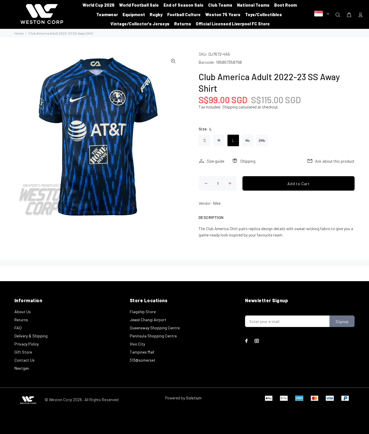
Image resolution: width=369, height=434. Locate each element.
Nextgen (21, 368)
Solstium (194, 397)
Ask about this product (335, 161)
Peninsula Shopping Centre (153, 335)
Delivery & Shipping (31, 335)
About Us (22, 311)
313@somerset (142, 360)
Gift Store (23, 352)
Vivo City (137, 343)
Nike (217, 203)
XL (247, 140)
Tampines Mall (142, 352)
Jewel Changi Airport (148, 319)
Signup (342, 321)
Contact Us (24, 360)
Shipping (230, 106)
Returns (21, 319)
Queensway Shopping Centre (155, 327)
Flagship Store (143, 311)
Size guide (215, 161)
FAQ (18, 327)
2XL (262, 140)
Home (19, 33)
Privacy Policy (26, 343)
